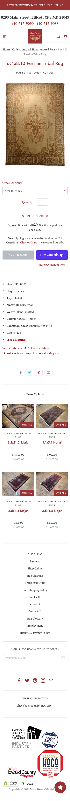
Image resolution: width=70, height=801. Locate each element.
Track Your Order (35, 583)
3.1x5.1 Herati (52, 442)
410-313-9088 (47, 23)
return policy (29, 353)
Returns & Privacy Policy (35, 633)
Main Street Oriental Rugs (35, 72)
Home (6, 49)
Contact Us (35, 611)
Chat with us (29, 242)
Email (48, 372)
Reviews (35, 561)
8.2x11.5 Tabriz (18, 442)
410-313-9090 (22, 23)
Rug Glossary (35, 618)
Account (35, 604)
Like (21, 372)
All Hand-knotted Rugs (41, 49)
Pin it (39, 372)
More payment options (52, 264)
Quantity (27, 202)
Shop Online (35, 568)
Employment (35, 625)
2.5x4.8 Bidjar (18, 510)
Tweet (29, 372)
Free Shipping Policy (35, 590)
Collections (19, 49)
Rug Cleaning (35, 575)
